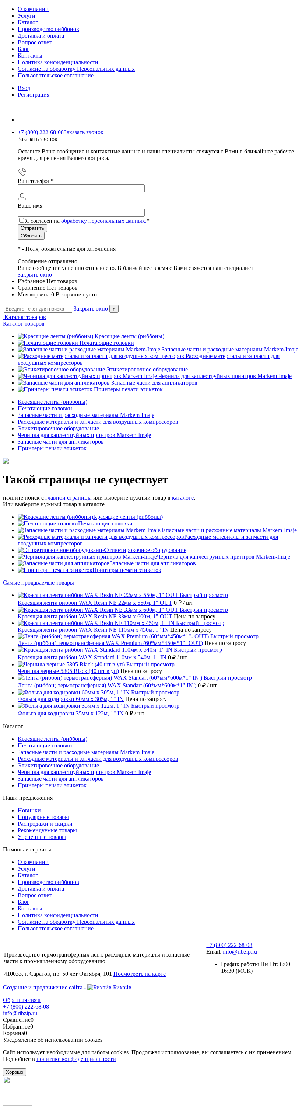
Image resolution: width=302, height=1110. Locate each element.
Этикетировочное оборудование (147, 369)
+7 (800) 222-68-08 (229, 945)
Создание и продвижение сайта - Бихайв (67, 987)
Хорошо (14, 1072)
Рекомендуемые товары (47, 830)
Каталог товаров (24, 317)
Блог (23, 49)
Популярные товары (43, 817)
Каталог (28, 22)
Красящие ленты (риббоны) (129, 336)
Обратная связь (22, 1000)
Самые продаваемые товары (38, 582)
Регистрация (33, 94)
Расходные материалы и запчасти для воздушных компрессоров (98, 759)
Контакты (30, 55)
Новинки (29, 810)
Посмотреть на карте (139, 974)
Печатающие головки (107, 343)
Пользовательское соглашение (56, 75)
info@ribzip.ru (240, 951)
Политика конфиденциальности (58, 62)
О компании (33, 9)
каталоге (183, 498)
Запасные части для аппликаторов (154, 382)
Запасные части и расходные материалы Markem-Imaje (230, 349)
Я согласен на (87, 221)
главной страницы (68, 498)
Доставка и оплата (41, 35)
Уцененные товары (42, 837)
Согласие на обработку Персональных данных (76, 69)
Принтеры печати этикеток (128, 389)
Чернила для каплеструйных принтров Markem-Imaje (225, 376)
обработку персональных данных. (104, 221)
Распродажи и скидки (45, 824)
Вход (24, 88)
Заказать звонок (83, 132)
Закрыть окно (35, 274)
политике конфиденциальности (76, 1059)
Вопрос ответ (35, 42)
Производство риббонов (48, 29)
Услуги (26, 16)
